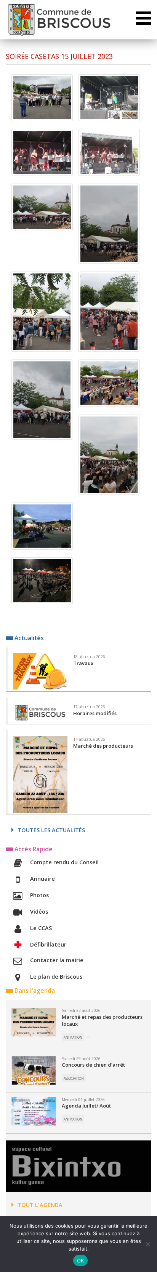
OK (80, 1260)
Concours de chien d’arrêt (93, 1064)
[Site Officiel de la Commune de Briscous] (59, 19)
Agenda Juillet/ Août (86, 1105)
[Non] (147, 1244)
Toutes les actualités (51, 830)
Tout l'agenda (40, 1205)
